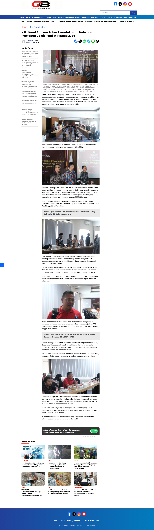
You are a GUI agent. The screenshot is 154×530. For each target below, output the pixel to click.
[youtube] (130, 5)
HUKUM (77, 17)
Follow (94, 431)
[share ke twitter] (80, 42)
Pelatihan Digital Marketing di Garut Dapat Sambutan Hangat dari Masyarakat (72, 21)
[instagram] (125, 5)
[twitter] (120, 5)
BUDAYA (109, 17)
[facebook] (116, 5)
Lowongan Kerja (120, 17)
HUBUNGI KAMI (66, 521)
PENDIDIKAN (69, 17)
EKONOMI (94, 17)
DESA (54, 17)
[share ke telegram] (89, 42)
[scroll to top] (147, 527)
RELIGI (130, 17)
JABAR (49, 17)
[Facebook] (2, 265)
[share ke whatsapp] (85, 42)
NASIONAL (29, 17)
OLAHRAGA (85, 17)
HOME (22, 17)
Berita (29, 27)
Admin (28, 41)
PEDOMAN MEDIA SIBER (92, 521)
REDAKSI (77, 521)
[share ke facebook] (76, 42)
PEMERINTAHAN (39, 17)
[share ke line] (93, 42)
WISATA (60, 17)
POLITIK (102, 17)
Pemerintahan (39, 27)
